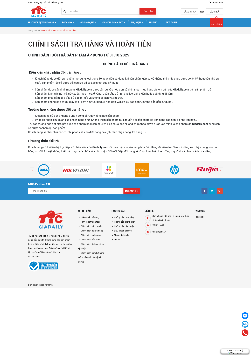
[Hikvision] (76, 170)
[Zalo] (245, 324)
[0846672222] (245, 332)
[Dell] (43, 170)
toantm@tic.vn (159, 232)
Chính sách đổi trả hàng (92, 231)
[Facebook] (245, 315)
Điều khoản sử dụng (90, 217)
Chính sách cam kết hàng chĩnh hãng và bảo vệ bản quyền (91, 257)
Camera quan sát (112, 22)
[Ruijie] (207, 170)
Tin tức (153, 22)
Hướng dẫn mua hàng (124, 217)
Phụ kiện (136, 22)
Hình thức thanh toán (91, 222)
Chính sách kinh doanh (91, 235)
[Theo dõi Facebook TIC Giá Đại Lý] (204, 191)
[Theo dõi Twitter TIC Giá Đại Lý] (212, 191)
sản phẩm (216, 24)
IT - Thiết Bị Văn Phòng (41, 22)
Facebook (199, 217)
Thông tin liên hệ (121, 235)
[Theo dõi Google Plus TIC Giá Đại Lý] (220, 191)
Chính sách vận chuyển (91, 226)
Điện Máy (67, 22)
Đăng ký (214, 11)
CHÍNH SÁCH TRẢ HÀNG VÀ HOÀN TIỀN (89, 44)
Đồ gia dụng (87, 22)
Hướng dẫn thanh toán (124, 222)
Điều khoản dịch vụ (123, 231)
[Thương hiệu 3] (109, 170)
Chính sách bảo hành (91, 239)
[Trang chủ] (38, 11)
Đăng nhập (190, 11)
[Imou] (141, 170)
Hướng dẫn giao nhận (124, 226)
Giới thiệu (171, 22)
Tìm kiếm (148, 11)
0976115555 (158, 225)
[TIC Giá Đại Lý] (50, 220)
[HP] (174, 170)
